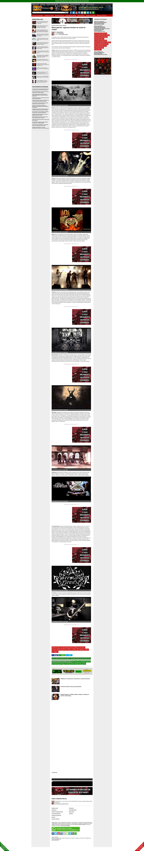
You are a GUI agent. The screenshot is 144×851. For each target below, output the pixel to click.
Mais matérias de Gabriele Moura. (61, 803)
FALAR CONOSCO (90, 4)
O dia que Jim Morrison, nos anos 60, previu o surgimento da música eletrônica (40, 92)
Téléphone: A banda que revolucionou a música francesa (75, 678)
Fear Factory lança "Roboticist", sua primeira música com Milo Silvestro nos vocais (40, 125)
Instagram (55, 663)
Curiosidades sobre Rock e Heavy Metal (102, 28)
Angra (100, 33)
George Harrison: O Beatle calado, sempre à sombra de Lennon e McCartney (74, 695)
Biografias (54, 25)
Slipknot (101, 47)
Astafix (57, 25)
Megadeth (104, 40)
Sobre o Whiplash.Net (98, 51)
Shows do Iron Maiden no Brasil (100, 22)
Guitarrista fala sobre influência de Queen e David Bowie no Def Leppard (40, 114)
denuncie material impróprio (80, 824)
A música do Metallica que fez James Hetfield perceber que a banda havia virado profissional (42, 30)
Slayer (96, 47)
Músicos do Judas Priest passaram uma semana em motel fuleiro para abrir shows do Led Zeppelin (40, 106)
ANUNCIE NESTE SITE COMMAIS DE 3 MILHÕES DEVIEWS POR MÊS (140, 847)
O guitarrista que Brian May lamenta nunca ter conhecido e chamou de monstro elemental (40, 109)
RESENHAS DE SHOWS (71, 15)
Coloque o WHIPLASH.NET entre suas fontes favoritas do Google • (79, 658)
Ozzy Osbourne (98, 44)
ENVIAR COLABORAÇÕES (52, 4)
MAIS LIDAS (71, 811)
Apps (84, 663)
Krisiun (61, 25)
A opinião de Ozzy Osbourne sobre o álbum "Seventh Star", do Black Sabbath (40, 122)
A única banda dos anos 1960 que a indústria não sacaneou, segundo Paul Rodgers (40, 112)
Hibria (76, 647)
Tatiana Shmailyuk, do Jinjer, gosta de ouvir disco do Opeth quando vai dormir (40, 117)
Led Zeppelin (97, 40)
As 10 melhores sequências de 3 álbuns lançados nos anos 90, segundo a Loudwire (43, 43)
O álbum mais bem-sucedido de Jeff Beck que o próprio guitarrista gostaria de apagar (40, 101)
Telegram (81, 661)
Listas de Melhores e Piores (99, 31)
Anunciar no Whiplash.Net (99, 52)
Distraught (65, 649)
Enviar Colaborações (98, 53)
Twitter (61, 663)
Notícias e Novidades (98, 25)
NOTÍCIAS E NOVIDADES (37, 15)
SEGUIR (83, 4)
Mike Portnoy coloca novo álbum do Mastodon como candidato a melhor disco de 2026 (43, 56)
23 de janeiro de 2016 (64, 34)
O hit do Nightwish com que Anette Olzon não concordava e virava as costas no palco (42, 81)
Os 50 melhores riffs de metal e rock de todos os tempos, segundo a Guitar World (42, 26)
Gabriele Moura (60, 32)
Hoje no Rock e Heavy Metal (99, 26)
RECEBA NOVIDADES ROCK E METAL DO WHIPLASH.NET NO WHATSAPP (72, 1)
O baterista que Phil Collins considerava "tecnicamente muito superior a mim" (43, 64)
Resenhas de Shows (98, 30)
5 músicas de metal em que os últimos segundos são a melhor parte (42, 39)
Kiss (103, 38)
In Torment (55, 651)
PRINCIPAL (71, 808)
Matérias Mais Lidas (37, 19)
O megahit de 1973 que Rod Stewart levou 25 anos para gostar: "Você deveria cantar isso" (40, 89)
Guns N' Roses (106, 35)
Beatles (104, 33)
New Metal (103, 42)
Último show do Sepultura (99, 21)
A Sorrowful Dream (83, 649)
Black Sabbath (98, 35)
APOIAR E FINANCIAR (75, 4)
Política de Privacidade (65, 825)
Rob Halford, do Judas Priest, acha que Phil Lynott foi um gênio (43, 60)
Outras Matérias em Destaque (40, 86)
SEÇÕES (90, 15)
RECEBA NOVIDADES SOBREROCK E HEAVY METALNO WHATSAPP (4, 847)
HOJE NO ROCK (80, 15)
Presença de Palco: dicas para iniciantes (70, 686)
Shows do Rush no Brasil (99, 24)
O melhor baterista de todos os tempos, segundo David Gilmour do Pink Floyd (42, 47)
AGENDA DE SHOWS (49, 15)
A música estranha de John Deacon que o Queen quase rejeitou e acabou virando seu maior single (40, 95)
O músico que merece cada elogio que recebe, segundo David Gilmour (40, 98)
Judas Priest (98, 38)
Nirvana (108, 42)
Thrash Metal (98, 49)
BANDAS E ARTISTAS (101, 15)
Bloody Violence (56, 649)
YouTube (66, 663)
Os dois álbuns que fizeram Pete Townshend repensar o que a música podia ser (40, 103)
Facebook (87, 661)
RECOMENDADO (72, 810)
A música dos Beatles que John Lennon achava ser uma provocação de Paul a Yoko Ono (42, 73)
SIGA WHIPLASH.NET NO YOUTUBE (60, 105)
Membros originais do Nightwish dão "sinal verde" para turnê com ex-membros (43, 35)
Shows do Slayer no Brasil (99, 23)
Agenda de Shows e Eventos (99, 27)
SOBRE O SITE (35, 4)
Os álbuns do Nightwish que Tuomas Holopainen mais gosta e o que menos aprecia (40, 128)
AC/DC (96, 33)
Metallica (97, 42)
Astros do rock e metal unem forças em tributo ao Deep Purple (43, 68)
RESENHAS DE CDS (59, 15)
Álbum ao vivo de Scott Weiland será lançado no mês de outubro (43, 77)
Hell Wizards (73, 649)
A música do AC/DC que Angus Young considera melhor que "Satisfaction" (42, 22)
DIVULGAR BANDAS (64, 4)
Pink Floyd (105, 44)
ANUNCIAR (42, 4)
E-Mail (80, 663)
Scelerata (82, 647)
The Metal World (61, 33)
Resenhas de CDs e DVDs (99, 29)
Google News (73, 663)
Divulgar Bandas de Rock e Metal (100, 54)
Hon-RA (64, 25)
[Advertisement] (61, 140)
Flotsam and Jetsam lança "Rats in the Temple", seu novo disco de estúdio (43, 51)
